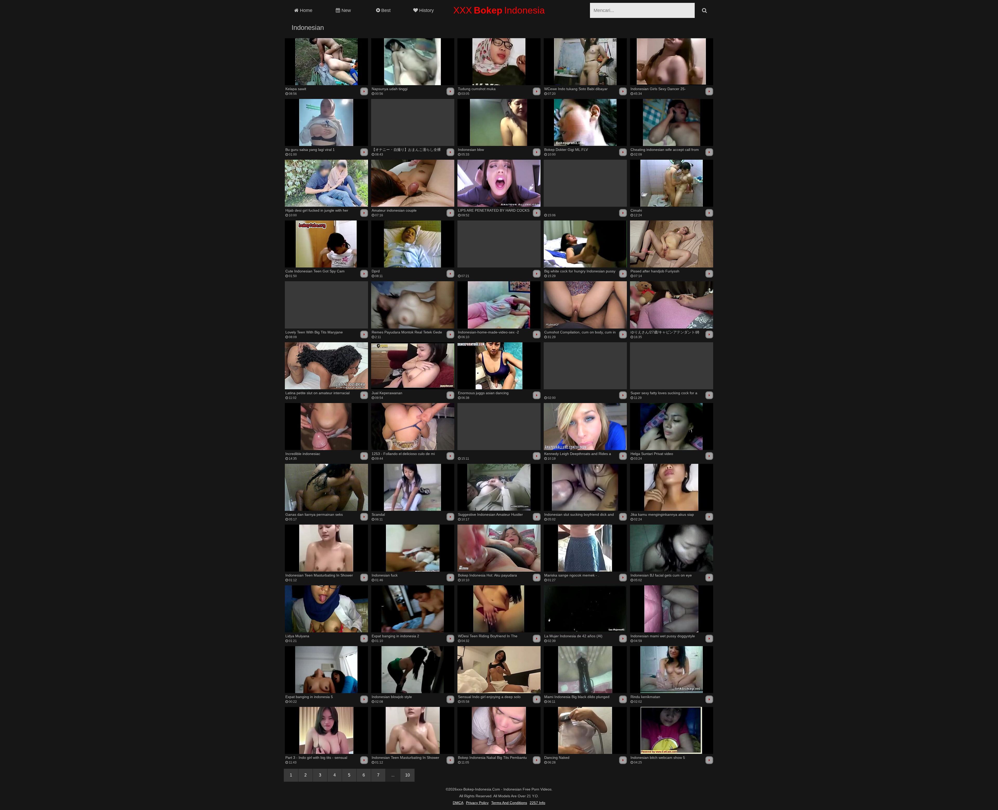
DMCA (458, 803)
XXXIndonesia (499, 10)
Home (305, 10)
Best (385, 10)
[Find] (704, 10)
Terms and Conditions (509, 803)
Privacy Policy (477, 803)
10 (407, 775)
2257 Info (537, 803)
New (345, 10)
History (426, 10)
